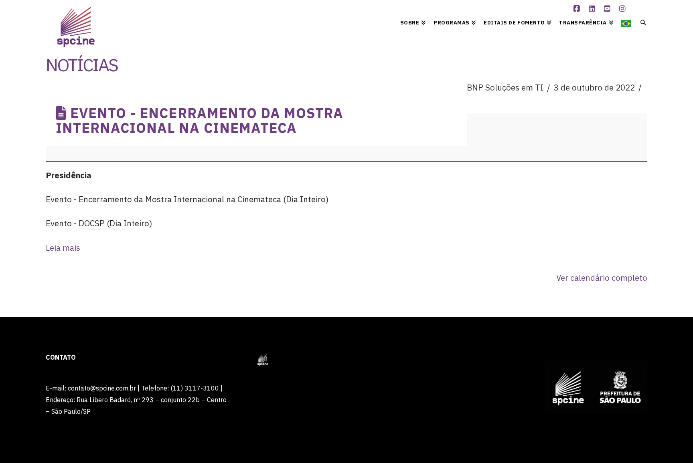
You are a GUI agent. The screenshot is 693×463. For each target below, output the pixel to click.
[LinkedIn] (593, 8)
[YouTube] (608, 8)
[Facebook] (577, 8)
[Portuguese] (626, 22)
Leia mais (63, 247)
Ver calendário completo (601, 277)
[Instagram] (623, 8)
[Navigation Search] (641, 22)
